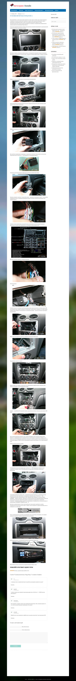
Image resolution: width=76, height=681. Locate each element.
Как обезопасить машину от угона (58, 57)
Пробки (57, 10)
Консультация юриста (39, 10)
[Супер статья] (13, 570)
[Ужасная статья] (10, 570)
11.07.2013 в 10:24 (16, 590)
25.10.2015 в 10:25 (16, 601)
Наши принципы (14, 10)
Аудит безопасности (29, 10)
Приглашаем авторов (49, 10)
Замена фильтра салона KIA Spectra (59, 46)
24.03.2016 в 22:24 (16, 613)
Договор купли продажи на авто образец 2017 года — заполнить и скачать (58, 30)
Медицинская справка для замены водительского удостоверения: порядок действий (58, 65)
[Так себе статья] (11, 570)
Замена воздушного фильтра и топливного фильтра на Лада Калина (58, 43)
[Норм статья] (12, 570)
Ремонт (23, 13)
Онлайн (22, 5)
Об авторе (21, 10)
